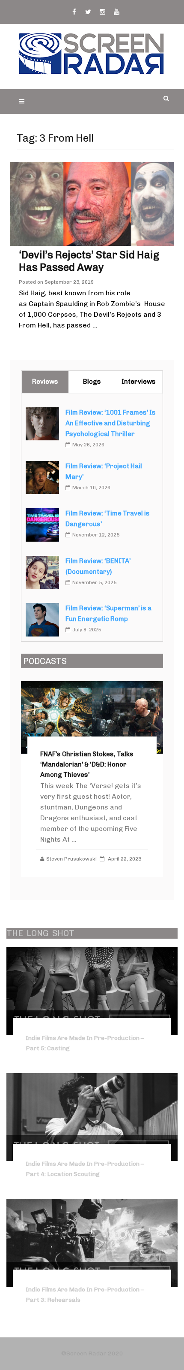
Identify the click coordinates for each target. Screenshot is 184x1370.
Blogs (92, 381)
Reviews (45, 381)
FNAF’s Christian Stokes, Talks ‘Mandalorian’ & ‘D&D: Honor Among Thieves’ (87, 764)
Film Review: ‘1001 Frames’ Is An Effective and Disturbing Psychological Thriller (110, 423)
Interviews (139, 381)
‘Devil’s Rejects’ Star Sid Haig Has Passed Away (89, 261)
